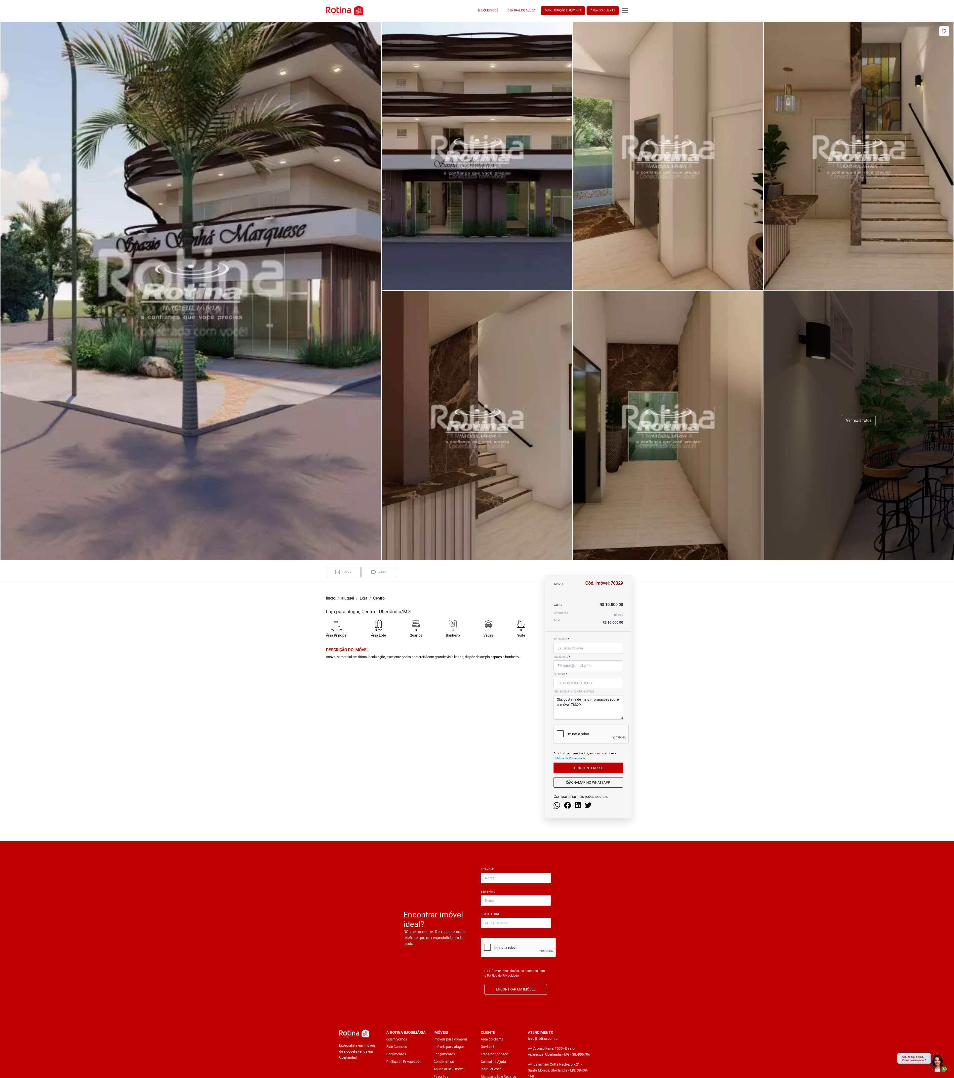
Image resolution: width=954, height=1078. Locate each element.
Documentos (396, 1054)
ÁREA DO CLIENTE (603, 10)
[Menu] (625, 10)
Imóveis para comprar (450, 1039)
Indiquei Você (491, 1069)
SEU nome (561, 639)
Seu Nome (488, 869)
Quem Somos (396, 1039)
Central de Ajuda (493, 1062)
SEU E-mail (562, 656)
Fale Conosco (396, 1047)
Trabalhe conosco (494, 1054)
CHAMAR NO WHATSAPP (590, 782)
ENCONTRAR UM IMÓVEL (516, 989)
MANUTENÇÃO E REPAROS (563, 10)
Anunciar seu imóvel (449, 1069)
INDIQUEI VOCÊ (487, 10)
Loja (363, 598)
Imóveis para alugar (449, 1047)
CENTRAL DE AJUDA (521, 10)
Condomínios (444, 1062)
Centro (379, 598)
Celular (560, 674)
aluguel (347, 598)
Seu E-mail (489, 891)
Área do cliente (492, 1039)
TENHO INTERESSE (588, 768)
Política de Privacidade (569, 758)
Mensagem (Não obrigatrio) (574, 691)
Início (330, 598)
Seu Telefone (491, 914)
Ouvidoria (488, 1047)
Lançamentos (444, 1054)
